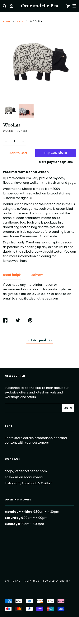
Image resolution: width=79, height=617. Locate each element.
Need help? (12, 275)
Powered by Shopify (56, 580)
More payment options (56, 162)
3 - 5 (19, 21)
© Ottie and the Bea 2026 (22, 580)
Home (7, 21)
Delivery (37, 275)
